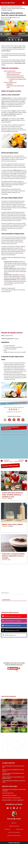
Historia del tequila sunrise (13, 74)
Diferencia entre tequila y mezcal (10, 708)
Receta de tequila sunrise (10, 82)
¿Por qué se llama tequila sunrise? (15, 76)
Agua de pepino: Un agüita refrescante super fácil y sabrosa (13, 730)
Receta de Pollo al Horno (8, 793)
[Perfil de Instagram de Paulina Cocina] (10, 808)
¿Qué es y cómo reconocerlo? (14, 72)
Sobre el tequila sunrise (9, 71)
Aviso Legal (19, 829)
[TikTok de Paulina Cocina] (17, 808)
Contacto (7, 829)
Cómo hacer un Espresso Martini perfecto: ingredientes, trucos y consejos (13, 556)
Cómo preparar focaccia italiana (9, 795)
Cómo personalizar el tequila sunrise (15, 77)
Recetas (7, 6)
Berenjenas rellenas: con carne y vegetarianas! (12, 800)
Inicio (2, 6)
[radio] (10, 409)
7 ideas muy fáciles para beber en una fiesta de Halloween (14, 725)
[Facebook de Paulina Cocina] (14, 808)
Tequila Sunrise (21, 183)
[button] (6, 40)
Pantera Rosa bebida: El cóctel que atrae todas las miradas (13, 713)
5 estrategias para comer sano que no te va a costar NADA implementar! (13, 719)
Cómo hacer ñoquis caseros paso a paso (11, 797)
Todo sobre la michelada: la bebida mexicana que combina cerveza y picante (13, 702)
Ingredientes (10, 84)
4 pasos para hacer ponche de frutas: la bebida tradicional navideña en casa (12, 494)
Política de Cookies (14, 832)
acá (14, 288)
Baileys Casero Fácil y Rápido (12, 524)
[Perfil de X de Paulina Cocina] (20, 808)
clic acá (8, 291)
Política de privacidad (14, 835)
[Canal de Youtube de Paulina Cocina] (7, 808)
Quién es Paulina (14, 826)
